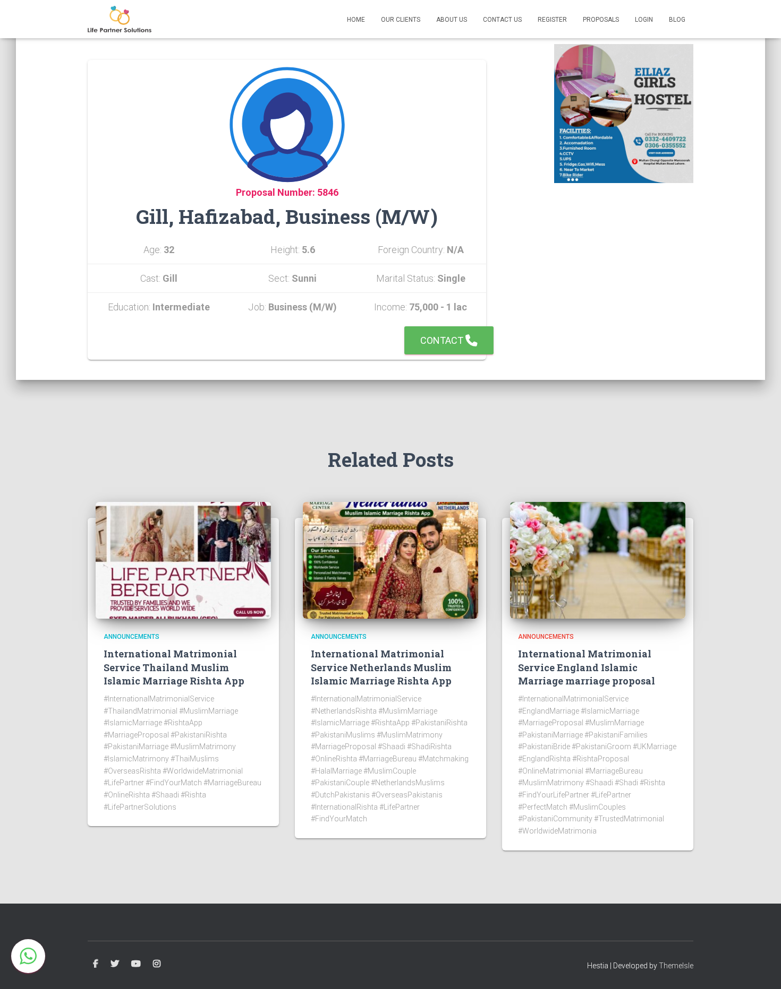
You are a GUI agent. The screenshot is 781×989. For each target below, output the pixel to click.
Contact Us (502, 19)
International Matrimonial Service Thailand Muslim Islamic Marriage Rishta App (174, 667)
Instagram (157, 964)
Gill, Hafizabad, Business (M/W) (287, 216)
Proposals (601, 19)
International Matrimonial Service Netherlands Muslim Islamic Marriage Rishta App (381, 667)
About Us (451, 19)
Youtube (136, 964)
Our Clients (400, 19)
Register (552, 19)
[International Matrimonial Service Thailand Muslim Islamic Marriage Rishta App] (183, 560)
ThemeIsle (676, 965)
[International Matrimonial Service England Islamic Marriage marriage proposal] (597, 560)
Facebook (96, 964)
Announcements (131, 636)
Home (356, 19)
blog (677, 19)
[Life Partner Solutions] (119, 19)
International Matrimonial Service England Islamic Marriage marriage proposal (586, 667)
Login (644, 19)
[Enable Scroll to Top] (760, 968)
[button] (28, 956)
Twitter (114, 964)
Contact (442, 340)
